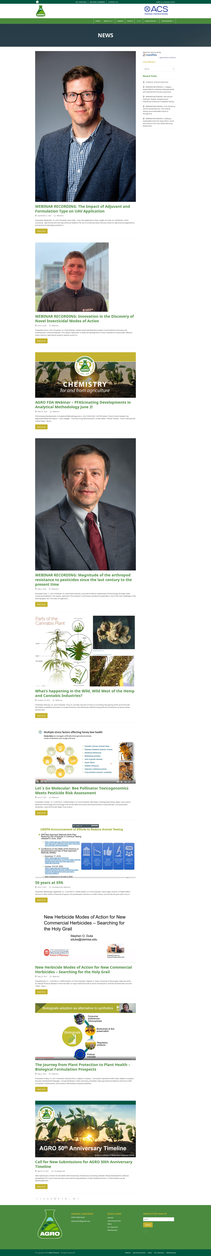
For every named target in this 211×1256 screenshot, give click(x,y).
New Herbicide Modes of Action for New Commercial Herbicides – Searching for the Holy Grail (83, 969)
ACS (173, 2)
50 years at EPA (49, 882)
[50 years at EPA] (85, 851)
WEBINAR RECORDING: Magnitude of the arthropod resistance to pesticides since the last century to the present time (83, 579)
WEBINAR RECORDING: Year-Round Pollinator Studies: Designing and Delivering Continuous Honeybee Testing (158, 99)
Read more (41, 231)
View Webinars (149, 62)
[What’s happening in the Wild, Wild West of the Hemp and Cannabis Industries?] (85, 651)
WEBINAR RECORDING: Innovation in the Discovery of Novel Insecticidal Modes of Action (84, 318)
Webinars (60, 216)
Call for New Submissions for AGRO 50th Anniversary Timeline (83, 1164)
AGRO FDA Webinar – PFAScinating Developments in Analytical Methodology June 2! (83, 404)
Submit (148, 1225)
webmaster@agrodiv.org (80, 1221)
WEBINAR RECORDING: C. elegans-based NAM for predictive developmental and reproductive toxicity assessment (158, 89)
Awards (110, 1217)
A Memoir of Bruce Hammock (157, 82)
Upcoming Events (114, 1221)
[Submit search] (173, 69)
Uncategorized (57, 887)
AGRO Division (54, 1253)
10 (74, 1198)
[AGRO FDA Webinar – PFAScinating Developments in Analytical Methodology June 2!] (85, 375)
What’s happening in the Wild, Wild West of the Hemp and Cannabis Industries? (85, 693)
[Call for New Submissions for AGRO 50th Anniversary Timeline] (85, 1129)
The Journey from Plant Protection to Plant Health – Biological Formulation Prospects (82, 1067)
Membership (112, 1230)
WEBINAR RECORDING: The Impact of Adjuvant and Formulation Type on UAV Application (82, 209)
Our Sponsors (112, 1227)
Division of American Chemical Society (156, 10)
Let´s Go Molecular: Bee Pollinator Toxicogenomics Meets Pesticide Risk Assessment (81, 790)
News (109, 1224)
